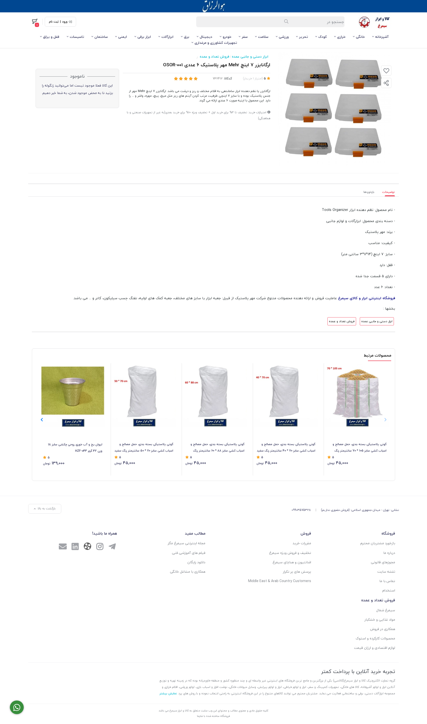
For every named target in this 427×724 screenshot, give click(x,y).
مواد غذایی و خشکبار (379, 619)
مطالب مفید (195, 533)
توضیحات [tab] (388, 192)
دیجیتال (206, 36)
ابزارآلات (167, 36)
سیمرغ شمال (385, 610)
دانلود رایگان (196, 562)
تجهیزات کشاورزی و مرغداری (215, 42)
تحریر (303, 36)
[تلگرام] (112, 547)
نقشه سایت (386, 571)
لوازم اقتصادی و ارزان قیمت (374, 648)
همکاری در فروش (382, 629)
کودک (322, 36)
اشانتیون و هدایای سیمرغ (292, 562)
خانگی (360, 36)
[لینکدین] (75, 547)
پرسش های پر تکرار (297, 571)
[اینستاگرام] (100, 547)
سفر (245, 36)
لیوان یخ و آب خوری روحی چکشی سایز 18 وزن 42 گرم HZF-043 (75, 447)
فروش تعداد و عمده (214, 56)
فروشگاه (388, 533)
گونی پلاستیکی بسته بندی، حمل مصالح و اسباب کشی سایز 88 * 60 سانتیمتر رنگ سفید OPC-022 (217, 448)
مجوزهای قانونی (383, 562)
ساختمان (101, 36)
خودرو (227, 36)
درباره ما (389, 553)
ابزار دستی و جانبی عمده (250, 56)
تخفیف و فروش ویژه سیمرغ (290, 553)
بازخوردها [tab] (368, 192)
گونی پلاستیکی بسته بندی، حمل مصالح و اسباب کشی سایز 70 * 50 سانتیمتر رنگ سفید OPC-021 (143, 448)
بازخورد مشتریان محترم (377, 543)
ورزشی (284, 36)
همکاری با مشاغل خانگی (187, 571)
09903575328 (301, 510)
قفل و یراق (51, 36)
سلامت (263, 36)
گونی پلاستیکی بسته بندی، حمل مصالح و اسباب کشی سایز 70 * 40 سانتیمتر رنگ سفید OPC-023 (286, 448)
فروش (305, 533)
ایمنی (122, 36)
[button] (41, 419)
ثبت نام (54, 22)
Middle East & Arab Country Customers (279, 581)
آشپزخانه (381, 36)
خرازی (341, 36)
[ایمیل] (63, 547)
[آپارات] (87, 547)
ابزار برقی (144, 36)
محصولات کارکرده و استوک (375, 638)
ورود (64, 22)
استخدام (388, 590)
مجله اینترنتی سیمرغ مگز (186, 543)
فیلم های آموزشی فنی (188, 553)
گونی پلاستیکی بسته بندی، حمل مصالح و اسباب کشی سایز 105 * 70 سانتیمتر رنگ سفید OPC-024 (359, 448)
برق (186, 36)
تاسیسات (77, 36)
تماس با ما (387, 581)
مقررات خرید (302, 543)
